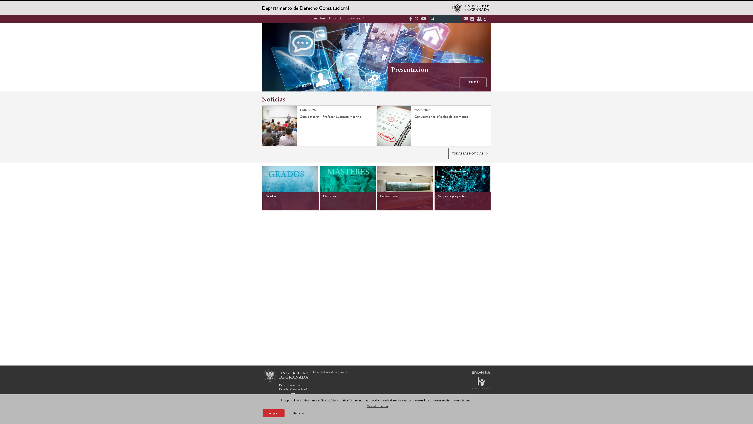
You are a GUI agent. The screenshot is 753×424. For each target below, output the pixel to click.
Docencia (336, 18)
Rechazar (299, 413)
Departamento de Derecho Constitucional (305, 8)
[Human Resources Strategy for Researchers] (481, 383)
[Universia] (481, 372)
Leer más (473, 82)
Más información (377, 406)
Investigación (356, 18)
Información (315, 18)
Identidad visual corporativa (330, 372)
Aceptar (273, 413)
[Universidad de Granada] (471, 8)
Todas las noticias (467, 153)
